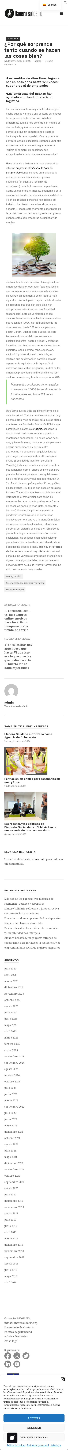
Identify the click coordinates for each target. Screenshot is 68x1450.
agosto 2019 (11, 1213)
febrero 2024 (12, 1075)
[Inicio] (23, 12)
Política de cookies (16, 1445)
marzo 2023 (11, 1100)
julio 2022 (10, 1113)
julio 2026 (10, 968)
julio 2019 (10, 1219)
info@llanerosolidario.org (20, 1322)
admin (38, 60)
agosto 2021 (11, 1144)
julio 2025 (10, 1012)
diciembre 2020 (13, 1163)
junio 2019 (10, 1226)
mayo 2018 (10, 1276)
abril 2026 (10, 974)
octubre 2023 (12, 1081)
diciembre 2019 (13, 1200)
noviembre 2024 (14, 1056)
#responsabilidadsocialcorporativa (25, 582)
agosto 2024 (11, 1069)
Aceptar (34, 1418)
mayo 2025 (10, 1025)
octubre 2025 (12, 1000)
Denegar (34, 1427)
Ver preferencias (34, 1437)
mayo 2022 (10, 1125)
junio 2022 (10, 1119)
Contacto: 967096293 (17, 1318)
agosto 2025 (11, 1006)
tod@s (38, 429)
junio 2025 (10, 1018)
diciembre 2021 (13, 1131)
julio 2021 (10, 1150)
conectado (38, 859)
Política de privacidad (38, 1445)
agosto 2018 (11, 1263)
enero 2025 (11, 1050)
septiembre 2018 (14, 1257)
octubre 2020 (12, 1175)
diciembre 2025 (13, 987)
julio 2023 (10, 1087)
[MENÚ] (61, 13)
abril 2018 (10, 1282)
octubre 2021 (12, 1138)
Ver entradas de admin (16, 706)
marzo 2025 (11, 1037)
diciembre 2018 (13, 1244)
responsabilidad (15, 589)
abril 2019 (10, 1232)
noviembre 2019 (14, 1207)
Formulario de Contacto (19, 1327)
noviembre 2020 (14, 1169)
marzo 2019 (11, 1238)
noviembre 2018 (14, 1251)
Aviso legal (56, 1445)
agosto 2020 (11, 1188)
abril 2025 (10, 1031)
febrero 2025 (12, 1043)
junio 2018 (10, 1269)
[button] (63, 1379)
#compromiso (13, 576)
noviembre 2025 (14, 993)
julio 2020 (10, 1194)
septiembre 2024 (14, 1062)
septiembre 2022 (14, 1106)
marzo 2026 (11, 981)
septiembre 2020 (14, 1182)
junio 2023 (10, 1094)
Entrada (13, 38)
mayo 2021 (10, 1156)
